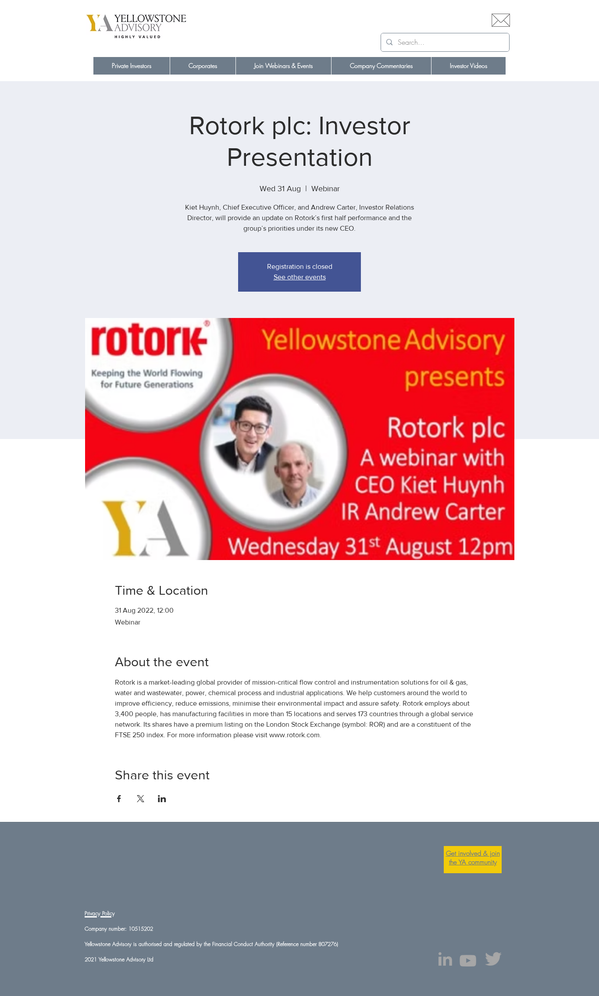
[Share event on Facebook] (119, 798)
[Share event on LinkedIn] (162, 798)
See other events (300, 277)
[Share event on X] (140, 798)
